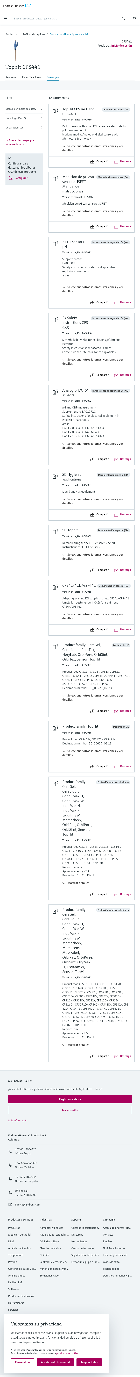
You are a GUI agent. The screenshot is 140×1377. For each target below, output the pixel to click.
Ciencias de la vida (50, 1248)
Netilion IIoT (15, 1282)
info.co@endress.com (27, 1204)
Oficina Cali (21, 1190)
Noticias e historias (114, 1248)
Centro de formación (83, 1248)
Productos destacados (21, 1296)
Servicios (13, 1309)
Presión (12, 1262)
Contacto (108, 1234)
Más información (17, 1120)
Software (13, 1289)
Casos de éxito (111, 1262)
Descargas (77, 1234)
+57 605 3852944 (25, 1177)
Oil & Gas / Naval (50, 1241)
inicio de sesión (121, 45)
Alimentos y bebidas (51, 1227)
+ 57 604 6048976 (26, 1163)
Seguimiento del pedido (85, 1255)
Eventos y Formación (115, 1255)
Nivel (11, 1241)
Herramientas (16, 1302)
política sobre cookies (67, 1353)
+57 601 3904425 (25, 1149)
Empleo (107, 1241)
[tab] (12, 77)
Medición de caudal (19, 1234)
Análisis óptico (16, 1275)
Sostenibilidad (111, 1268)
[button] (70, 1099)
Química (44, 1255)
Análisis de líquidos (34, 34)
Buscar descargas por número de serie (19, 142)
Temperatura (15, 1255)
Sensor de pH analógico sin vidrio (69, 34)
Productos (11, 34)
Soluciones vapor (50, 1275)
